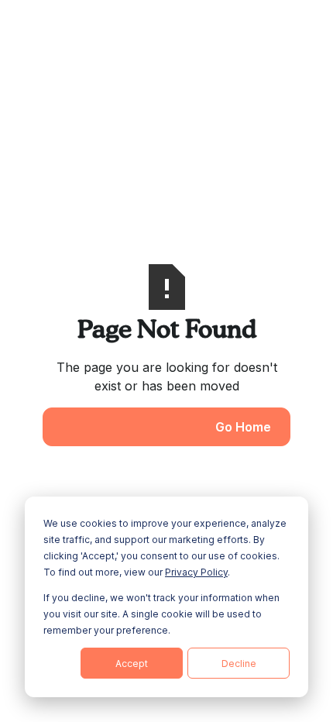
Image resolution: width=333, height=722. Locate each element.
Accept (131, 663)
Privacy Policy (196, 572)
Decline (238, 663)
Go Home (243, 427)
